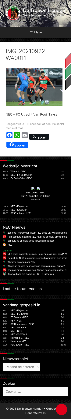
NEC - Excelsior (18, 209)
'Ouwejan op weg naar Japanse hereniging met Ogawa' (36, 266)
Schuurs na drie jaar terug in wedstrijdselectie (31, 240)
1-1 (62, 327)
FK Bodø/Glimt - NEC (21, 178)
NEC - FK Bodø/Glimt (21, 175)
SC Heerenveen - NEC (22, 324)
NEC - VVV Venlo (19, 334)
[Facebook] (9, 136)
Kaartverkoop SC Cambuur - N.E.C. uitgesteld (31, 274)
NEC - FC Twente (19, 314)
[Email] (24, 136)
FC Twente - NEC (19, 317)
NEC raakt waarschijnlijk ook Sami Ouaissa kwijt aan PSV (37, 254)
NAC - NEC (16, 331)
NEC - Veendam (18, 327)
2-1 (62, 317)
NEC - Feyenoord (19, 206)
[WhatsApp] (17, 136)
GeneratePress (35, 413)
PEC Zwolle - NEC (35, 192)
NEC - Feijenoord (19, 310)
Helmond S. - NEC (19, 338)
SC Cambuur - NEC (20, 213)
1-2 (62, 310)
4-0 (62, 314)
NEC (10, 244)
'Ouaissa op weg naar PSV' (21, 262)
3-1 (62, 324)
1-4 (62, 338)
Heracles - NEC (18, 341)
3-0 (62, 320)
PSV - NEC (16, 320)
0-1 (62, 341)
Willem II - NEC (18, 171)
